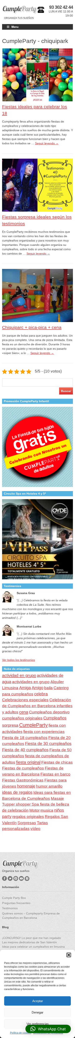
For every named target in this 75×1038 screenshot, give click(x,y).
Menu (15, 27)
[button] (69, 955)
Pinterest (15, 878)
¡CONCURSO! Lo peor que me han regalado (31, 938)
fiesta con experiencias (44, 731)
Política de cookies (20, 1032)
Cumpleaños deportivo (49, 712)
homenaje (26, 786)
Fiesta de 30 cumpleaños (48, 743)
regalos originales (28, 816)
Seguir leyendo (47, 143)
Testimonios (10, 908)
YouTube (21, 878)
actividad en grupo (19, 675)
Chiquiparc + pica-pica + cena (31, 327)
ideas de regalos (17, 792)
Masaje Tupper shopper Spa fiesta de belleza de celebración (35, 804)
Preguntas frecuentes (16, 903)
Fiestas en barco (55, 774)
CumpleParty (33, 725)
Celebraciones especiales (25, 700)
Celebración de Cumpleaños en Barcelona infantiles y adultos (37, 706)
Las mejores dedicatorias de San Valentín (29, 942)
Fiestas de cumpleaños (23, 768)
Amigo (37, 687)
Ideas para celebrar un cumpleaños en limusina (33, 946)
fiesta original (28, 762)
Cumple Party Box (14, 898)
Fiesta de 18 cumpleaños (25, 737)
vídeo (35, 828)
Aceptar (37, 1001)
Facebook (4, 878)
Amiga (25, 687)
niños (59, 810)
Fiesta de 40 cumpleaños (25, 750)
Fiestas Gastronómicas (23, 780)
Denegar (37, 1012)
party (6, 816)
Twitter (10, 878)
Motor (34, 810)
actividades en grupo (31, 682)
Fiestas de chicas (57, 762)
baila (48, 688)
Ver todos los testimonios (18, 660)
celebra (41, 694)
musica (46, 810)
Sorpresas (27, 822)
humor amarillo (49, 786)
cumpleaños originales (22, 718)
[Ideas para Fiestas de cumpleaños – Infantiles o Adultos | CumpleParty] (20, 9)
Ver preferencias (37, 1024)
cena (23, 712)
